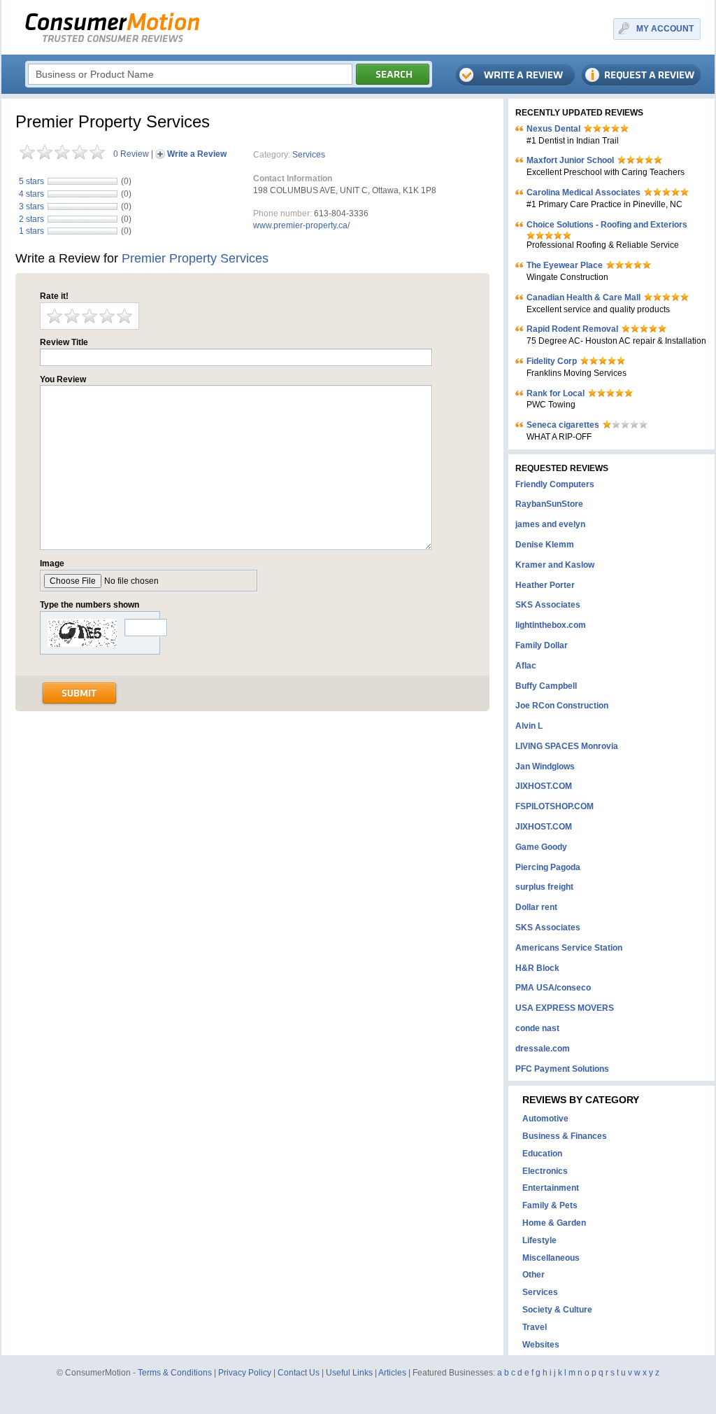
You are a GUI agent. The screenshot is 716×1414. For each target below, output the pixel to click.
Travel (534, 1327)
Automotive (545, 1119)
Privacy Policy (244, 1373)
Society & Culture (557, 1310)
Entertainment (550, 1188)
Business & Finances (564, 1136)
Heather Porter (545, 585)
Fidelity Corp (552, 361)
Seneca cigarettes (563, 425)
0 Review (131, 154)
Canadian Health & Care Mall (583, 297)
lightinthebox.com (550, 625)
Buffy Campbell (546, 686)
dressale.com (542, 1049)
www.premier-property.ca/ (301, 225)
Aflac (525, 666)
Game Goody (541, 847)
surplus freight (544, 887)
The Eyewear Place (565, 265)
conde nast (537, 1028)
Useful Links (349, 1373)
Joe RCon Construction (561, 705)
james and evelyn (550, 524)
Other (533, 1275)
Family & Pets (550, 1205)
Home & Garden (554, 1223)
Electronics (545, 1171)
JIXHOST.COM (543, 786)
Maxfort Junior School (570, 160)
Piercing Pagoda (547, 867)
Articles (392, 1373)
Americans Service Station (568, 948)
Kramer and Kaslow (554, 565)
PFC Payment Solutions (562, 1069)
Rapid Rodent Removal (572, 329)
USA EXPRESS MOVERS (564, 1008)
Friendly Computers (554, 484)
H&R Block (537, 968)
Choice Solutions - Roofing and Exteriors (607, 225)
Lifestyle (539, 1240)
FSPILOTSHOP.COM (554, 806)
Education (542, 1153)
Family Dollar (541, 645)
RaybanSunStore (549, 504)
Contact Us (299, 1373)
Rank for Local (556, 393)
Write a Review (197, 154)
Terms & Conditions (175, 1373)
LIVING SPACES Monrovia (566, 746)
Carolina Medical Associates (583, 192)
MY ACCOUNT (665, 29)
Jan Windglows (545, 766)
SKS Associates (547, 605)
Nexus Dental (553, 129)
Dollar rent (536, 907)
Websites (540, 1345)
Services (308, 155)
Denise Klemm (544, 545)
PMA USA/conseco (553, 988)
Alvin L (529, 726)
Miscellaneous (551, 1258)
